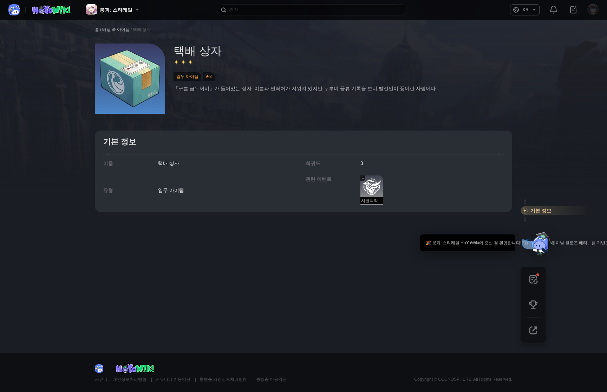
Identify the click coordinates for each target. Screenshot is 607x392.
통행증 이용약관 (271, 379)
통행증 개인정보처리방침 (224, 379)
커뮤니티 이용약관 (173, 379)
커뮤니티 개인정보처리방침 (121, 379)
